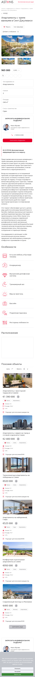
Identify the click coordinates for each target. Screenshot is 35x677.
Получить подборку (17, 140)
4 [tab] (13, 386)
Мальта (18, 8)
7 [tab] (18, 386)
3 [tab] (11, 386)
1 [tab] (7, 386)
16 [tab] (31, 552)
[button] (3, 75)
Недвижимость (10, 8)
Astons (3, 8)
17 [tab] (16, 554)
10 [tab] (23, 386)
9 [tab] (22, 386)
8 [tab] (20, 386)
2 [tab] (10, 386)
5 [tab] (15, 386)
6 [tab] (17, 386)
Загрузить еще (17, 627)
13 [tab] (28, 386)
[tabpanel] (17, 380)
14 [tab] (28, 552)
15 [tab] (29, 552)
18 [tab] (18, 554)
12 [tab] (27, 386)
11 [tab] (25, 386)
